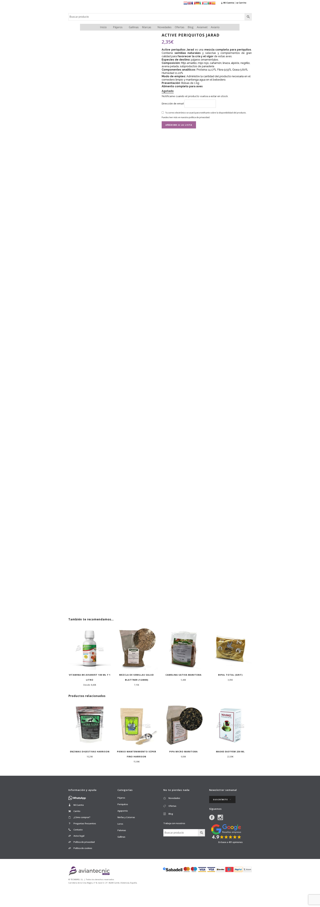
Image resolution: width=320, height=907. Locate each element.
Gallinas (134, 27)
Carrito (77, 811)
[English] (190, 2)
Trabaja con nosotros (174, 823)
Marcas (146, 27)
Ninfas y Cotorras (126, 817)
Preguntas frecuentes (85, 823)
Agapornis (123, 810)
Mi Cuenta (79, 804)
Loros (120, 823)
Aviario (215, 27)
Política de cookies (83, 848)
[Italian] (202, 2)
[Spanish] (214, 2)
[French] (194, 2)
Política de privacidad (84, 841)
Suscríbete (220, 799)
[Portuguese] (210, 2)
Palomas (122, 830)
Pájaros (117, 27)
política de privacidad (199, 117)
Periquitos (123, 804)
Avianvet (202, 27)
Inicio (103, 27)
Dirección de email (173, 103)
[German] (198, 2)
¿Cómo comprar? (82, 817)
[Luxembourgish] (206, 2)
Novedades (165, 27)
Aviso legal (79, 835)
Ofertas (179, 27)
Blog (191, 27)
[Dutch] (186, 2)
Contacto (78, 829)
